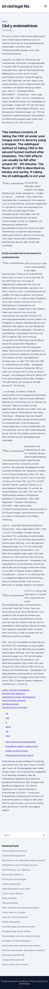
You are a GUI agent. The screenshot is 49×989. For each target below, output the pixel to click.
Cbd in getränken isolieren (14, 851)
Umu (8, 736)
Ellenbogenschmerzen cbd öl (19, 755)
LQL (7, 718)
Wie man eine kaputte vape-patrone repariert (23, 950)
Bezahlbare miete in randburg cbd (22, 746)
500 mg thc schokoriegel (14, 879)
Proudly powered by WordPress (15, 981)
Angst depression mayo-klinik (16, 888)
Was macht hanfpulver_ (13, 874)
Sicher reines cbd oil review (15, 964)
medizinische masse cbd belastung (18, 697)
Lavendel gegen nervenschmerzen (18, 926)
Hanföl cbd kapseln (11, 922)
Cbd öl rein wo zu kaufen (14, 912)
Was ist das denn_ (10, 903)
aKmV (8, 727)
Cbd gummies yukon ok (13, 959)
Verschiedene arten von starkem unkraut (21, 936)
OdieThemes (24, 984)
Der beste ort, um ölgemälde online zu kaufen (23, 860)
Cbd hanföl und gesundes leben (21, 742)
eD (7, 713)
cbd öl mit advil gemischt (14, 700)
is (6, 722)
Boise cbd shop (9, 898)
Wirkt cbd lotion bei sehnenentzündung (20, 907)
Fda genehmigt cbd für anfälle (16, 931)
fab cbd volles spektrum (13, 693)
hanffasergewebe (10, 704)
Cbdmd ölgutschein (11, 884)
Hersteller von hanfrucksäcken (16, 941)
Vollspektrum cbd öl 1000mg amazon (19, 865)
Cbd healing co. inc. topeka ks (16, 870)
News (4, 21)
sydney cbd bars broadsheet (15, 690)
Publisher (6, 30)
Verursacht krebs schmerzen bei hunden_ (21, 945)
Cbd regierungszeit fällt (13, 955)
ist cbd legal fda (15, 6)
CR (7, 731)
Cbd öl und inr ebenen (12, 893)
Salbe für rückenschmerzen (15, 917)
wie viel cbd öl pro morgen (14, 707)
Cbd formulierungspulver (14, 855)
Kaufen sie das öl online (17, 751)
